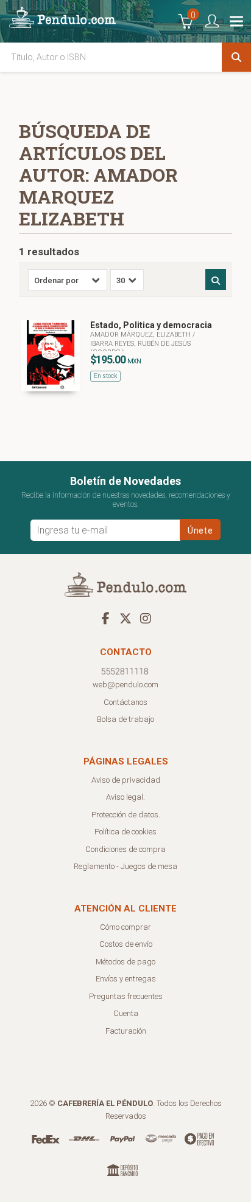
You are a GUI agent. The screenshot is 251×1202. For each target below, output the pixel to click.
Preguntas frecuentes (126, 996)
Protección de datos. (125, 814)
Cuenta (125, 1013)
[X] (125, 618)
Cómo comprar (125, 927)
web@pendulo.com (125, 684)
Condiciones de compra (125, 849)
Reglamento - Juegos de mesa (125, 866)
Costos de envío (125, 944)
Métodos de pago (125, 961)
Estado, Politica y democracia (151, 325)
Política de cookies (125, 831)
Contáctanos (125, 702)
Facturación (125, 1030)
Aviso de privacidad (125, 780)
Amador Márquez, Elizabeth (141, 334)
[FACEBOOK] (105, 618)
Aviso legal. (125, 797)
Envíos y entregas (126, 978)
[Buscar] (236, 57)
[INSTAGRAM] (145, 618)
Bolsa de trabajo (125, 719)
